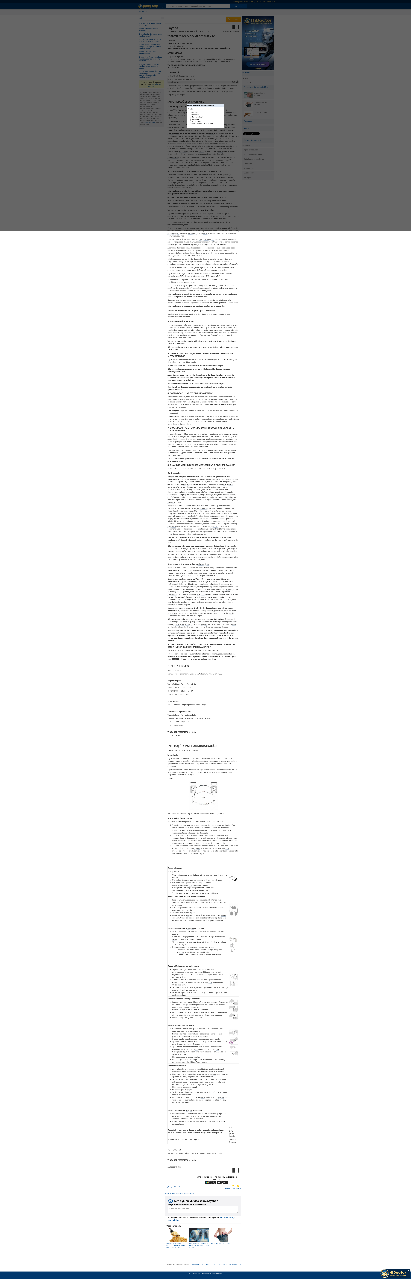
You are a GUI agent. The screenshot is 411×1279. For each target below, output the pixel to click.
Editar (167, 1193)
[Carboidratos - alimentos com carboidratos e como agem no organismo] (176, 1241)
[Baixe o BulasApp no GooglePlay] (210, 1183)
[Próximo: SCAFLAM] (238, 1186)
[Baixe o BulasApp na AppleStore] (222, 1183)
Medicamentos (197, 1264)
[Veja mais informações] (395, 1273)
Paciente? (195, 115)
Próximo (238, 1188)
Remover (172, 1193)
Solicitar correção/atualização (185, 1193)
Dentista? (195, 119)
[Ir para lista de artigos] (233, 1186)
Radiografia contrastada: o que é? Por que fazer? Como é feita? (199, 1245)
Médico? (195, 113)
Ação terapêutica (235, 1264)
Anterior (227, 1188)
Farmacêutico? (197, 117)
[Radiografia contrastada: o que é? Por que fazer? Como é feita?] (199, 1241)
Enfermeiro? (196, 121)
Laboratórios (210, 1264)
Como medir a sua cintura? (221, 1243)
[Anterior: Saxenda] (227, 1186)
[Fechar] (408, 1270)
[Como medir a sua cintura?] (221, 1241)
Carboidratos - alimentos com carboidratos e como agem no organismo (175, 1245)
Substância (222, 1264)
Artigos (233, 1188)
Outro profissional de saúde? (202, 123)
